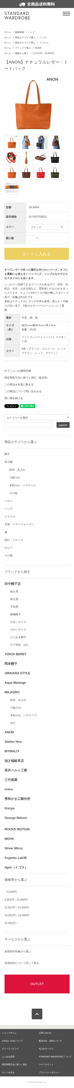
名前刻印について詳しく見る (22, 962)
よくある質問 (8, 1056)
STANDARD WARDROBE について (55, 1056)
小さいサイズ (18, 629)
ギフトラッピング (10, 1048)
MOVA (9, 839)
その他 (13, 493)
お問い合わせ (45, 1033)
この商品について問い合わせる (23, 391)
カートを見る (8, 1072)
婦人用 (14, 591)
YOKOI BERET (15, 654)
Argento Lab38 (16, 858)
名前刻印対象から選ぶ (18, 951)
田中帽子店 (13, 584)
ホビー (9, 547)
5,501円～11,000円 (16, 899)
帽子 (7, 454)
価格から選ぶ (22, 53)
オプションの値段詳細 (17, 370)
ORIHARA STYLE (17, 673)
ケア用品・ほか (19, 644)
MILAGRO (12, 692)
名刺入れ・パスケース (22, 485)
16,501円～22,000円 (17, 915)
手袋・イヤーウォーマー (19, 524)
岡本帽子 (11, 664)
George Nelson (16, 818)
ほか (13, 722)
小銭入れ (14, 477)
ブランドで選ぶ (23, 48)
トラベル (44, 42)
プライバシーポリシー (49, 1072)
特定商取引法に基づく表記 (14, 1064)
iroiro (9, 789)
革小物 (9, 461)
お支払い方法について (12, 1041)
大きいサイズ (18, 621)
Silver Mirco (14, 848)
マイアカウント (46, 1064)
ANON (38, 48)
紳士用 (14, 599)
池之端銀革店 (14, 761)
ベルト (9, 500)
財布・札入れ (17, 469)
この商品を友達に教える (19, 384)
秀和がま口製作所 (17, 799)
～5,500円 (11, 891)
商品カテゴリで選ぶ (25, 37)
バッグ (31, 32)
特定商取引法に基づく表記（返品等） (27, 377)
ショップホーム (9, 1033)
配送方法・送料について (50, 1041)
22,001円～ (11, 923)
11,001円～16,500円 (43, 53)
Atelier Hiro (13, 742)
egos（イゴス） (16, 867)
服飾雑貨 (19, 32)
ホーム (7, 32)
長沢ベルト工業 (16, 770)
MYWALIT (12, 751)
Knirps (10, 808)
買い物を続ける (13, 398)
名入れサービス (46, 1048)
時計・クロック (14, 539)
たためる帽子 (18, 637)
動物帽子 (15, 614)
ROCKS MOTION (17, 829)
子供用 (14, 606)
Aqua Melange (15, 683)
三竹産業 (11, 780)
